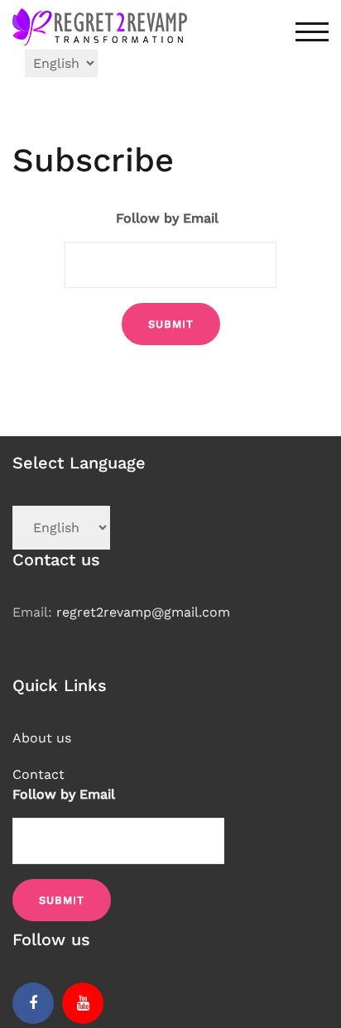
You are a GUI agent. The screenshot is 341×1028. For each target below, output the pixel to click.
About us (41, 738)
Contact (38, 774)
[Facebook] (33, 1003)
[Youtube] (82, 1003)
